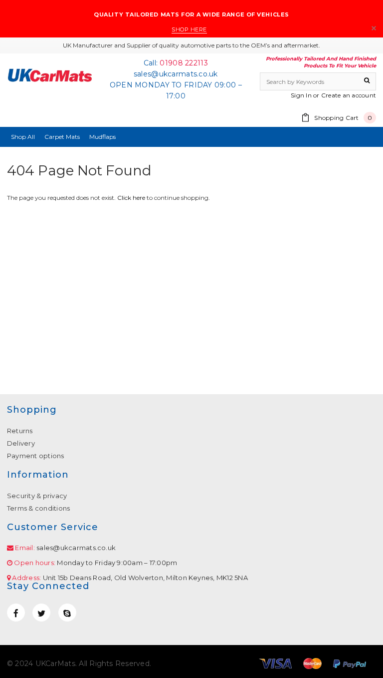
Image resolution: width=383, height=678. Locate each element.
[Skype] (67, 613)
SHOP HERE (189, 29)
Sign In (301, 95)
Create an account (348, 95)
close (374, 28)
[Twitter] (41, 613)
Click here (132, 197)
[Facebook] (16, 613)
